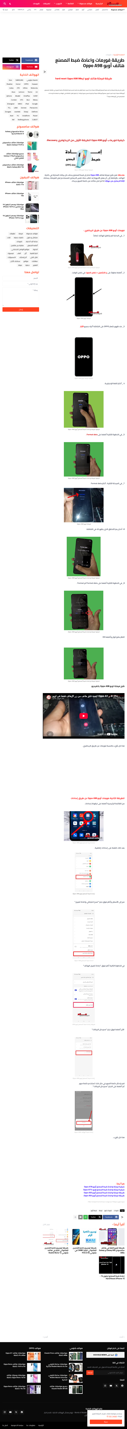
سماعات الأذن (15, 261)
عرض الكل (46, 1224)
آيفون (97, 9)
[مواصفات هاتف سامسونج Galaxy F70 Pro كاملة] (32, 145)
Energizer (11, 103)
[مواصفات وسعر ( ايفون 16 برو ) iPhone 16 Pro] (32, 218)
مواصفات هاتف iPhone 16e (14, 194)
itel (13, 119)
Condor (14, 99)
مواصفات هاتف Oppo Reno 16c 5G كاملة (14, 1387)
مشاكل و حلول (32, 237)
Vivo (10, 80)
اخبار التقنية (34, 253)
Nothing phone (23, 119)
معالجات (35, 261)
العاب (19, 253)
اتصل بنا (5, 1425)
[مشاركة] (45, 72)
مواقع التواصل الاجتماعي (20, 249)
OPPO (26, 84)
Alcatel (17, 95)
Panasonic (34, 107)
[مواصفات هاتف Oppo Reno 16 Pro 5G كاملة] (34, 1367)
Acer (11, 115)
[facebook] (122, 1385)
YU (18, 115)
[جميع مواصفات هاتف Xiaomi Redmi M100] (76, 1389)
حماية (27, 265)
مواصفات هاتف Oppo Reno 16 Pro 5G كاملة (14, 1365)
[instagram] (105, 1385)
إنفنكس (56, 9)
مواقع (26, 261)
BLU (28, 99)
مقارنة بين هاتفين (17, 245)
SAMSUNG (19, 80)
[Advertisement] (63, 33)
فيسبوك (11, 253)
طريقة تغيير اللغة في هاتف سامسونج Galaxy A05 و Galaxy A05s (112, 1250)
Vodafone (26, 115)
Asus (13, 92)
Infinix (25, 88)
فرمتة (100, 1210)
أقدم (46, 1337)
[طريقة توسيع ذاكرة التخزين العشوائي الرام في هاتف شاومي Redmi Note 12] (55, 1237)
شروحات (36, 3)
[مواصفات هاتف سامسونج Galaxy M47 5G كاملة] (32, 168)
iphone (9, 95)
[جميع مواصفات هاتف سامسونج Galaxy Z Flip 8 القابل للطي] (32, 157)
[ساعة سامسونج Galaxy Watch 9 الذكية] (32, 134)
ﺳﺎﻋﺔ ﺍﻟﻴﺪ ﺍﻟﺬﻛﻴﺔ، (32, 241)
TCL (9, 107)
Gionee (23, 107)
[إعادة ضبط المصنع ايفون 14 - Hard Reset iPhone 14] (112, 1265)
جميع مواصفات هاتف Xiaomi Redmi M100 (58, 1387)
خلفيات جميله (18, 237)
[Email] (80, 1217)
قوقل (41, 9)
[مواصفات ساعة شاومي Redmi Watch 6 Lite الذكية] (76, 1367)
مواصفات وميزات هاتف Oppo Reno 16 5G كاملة (16, 1376)
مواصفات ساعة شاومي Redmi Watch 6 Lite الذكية (56, 1365)
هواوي (70, 9)
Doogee (8, 111)
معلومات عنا (30, 1425)
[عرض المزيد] (75, 1217)
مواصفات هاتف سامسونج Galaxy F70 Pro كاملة (13, 143)
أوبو (83, 9)
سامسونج (105, 9)
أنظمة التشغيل (32, 245)
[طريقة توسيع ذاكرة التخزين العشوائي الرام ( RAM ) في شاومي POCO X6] (83, 1237)
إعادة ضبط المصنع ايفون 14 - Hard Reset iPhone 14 (112, 1277)
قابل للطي (34, 257)
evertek (17, 111)
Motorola (34, 88)
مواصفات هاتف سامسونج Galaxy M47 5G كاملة (13, 166)
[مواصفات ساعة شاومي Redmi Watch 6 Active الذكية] (76, 1378)
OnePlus (21, 9)
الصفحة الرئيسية (119, 55)
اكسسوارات (12, 257)
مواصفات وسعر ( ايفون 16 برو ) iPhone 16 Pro (13, 216)
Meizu (35, 99)
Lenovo (21, 92)
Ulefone (35, 111)
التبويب (59, 3)
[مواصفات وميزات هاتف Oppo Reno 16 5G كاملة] (34, 1378)
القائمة (71, 3)
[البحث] (4, 3)
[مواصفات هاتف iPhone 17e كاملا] (32, 185)
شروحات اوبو (108, 1210)
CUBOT (35, 119)
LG (37, 92)
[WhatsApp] (85, 1217)
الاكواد (35, 249)
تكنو (13, 9)
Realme (9, 84)
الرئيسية (99, 3)
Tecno (30, 92)
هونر (63, 9)
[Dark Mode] (10, 4)
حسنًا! (106, 1421)
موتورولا (48, 9)
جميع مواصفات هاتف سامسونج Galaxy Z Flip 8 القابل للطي (14, 156)
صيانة (20, 265)
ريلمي (29, 9)
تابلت (8, 237)
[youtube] (111, 1385)
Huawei (35, 84)
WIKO (20, 103)
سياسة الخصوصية (17, 1425)
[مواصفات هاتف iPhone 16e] (32, 196)
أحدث (121, 1337)
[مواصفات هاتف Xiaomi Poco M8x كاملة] (76, 1356)
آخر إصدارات (23, 257)
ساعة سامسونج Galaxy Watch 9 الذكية (14, 132)
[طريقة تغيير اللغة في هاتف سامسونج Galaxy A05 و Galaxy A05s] (112, 1237)
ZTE (35, 9)
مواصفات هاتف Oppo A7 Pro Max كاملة (15, 1354)
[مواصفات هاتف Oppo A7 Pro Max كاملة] (34, 1356)
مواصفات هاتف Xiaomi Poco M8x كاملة (55, 1354)
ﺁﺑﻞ (25, 253)
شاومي (89, 9)
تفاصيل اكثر (113, 1416)
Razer (35, 115)
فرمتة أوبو (94, 1210)
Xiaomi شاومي (32, 80)
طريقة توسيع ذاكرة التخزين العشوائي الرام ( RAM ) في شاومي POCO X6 (84, 1250)
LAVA (15, 107)
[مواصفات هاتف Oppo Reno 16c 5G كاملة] (34, 1389)
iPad (27, 103)
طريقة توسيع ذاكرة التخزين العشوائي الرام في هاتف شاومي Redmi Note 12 (56, 1250)
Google (35, 103)
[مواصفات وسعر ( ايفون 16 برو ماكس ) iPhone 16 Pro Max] (32, 207)
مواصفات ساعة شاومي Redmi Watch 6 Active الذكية (57, 1377)
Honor (18, 84)
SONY (35, 95)
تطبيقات (46, 3)
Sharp (26, 111)
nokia (11, 88)
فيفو (77, 9)
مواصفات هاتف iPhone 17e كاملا (14, 183)
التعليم (35, 265)
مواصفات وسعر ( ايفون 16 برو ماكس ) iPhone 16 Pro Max (13, 206)
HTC (21, 99)
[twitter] (116, 1385)
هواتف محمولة (85, 3)
